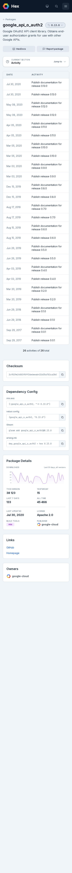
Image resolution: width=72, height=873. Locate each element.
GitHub (10, 547)
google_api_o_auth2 (23, 24)
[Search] (56, 6)
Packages (11, 19)
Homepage (12, 553)
